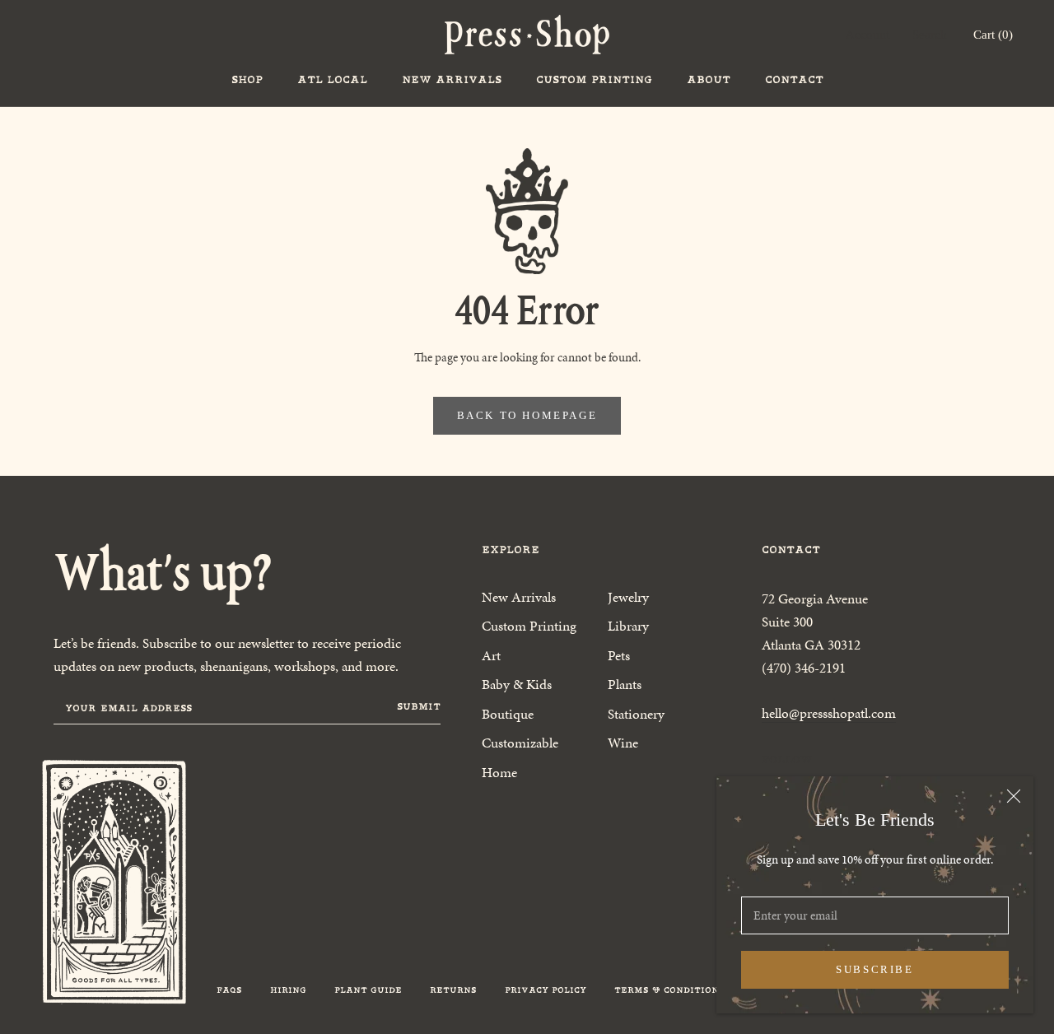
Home (499, 772)
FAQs (229, 990)
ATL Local (332, 79)
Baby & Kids (517, 684)
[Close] (1013, 796)
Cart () (993, 34)
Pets (619, 655)
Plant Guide (368, 990)
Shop (247, 79)
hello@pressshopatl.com (829, 713)
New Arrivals (451, 79)
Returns (453, 990)
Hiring (288, 990)
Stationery (636, 714)
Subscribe (874, 969)
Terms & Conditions (669, 990)
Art (491, 655)
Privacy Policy (545, 990)
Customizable (520, 742)
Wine (623, 742)
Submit (419, 706)
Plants (624, 684)
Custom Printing (594, 79)
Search (929, 34)
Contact (794, 79)
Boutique (508, 714)
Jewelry (628, 597)
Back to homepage (527, 415)
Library (628, 626)
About (708, 79)
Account (867, 34)
